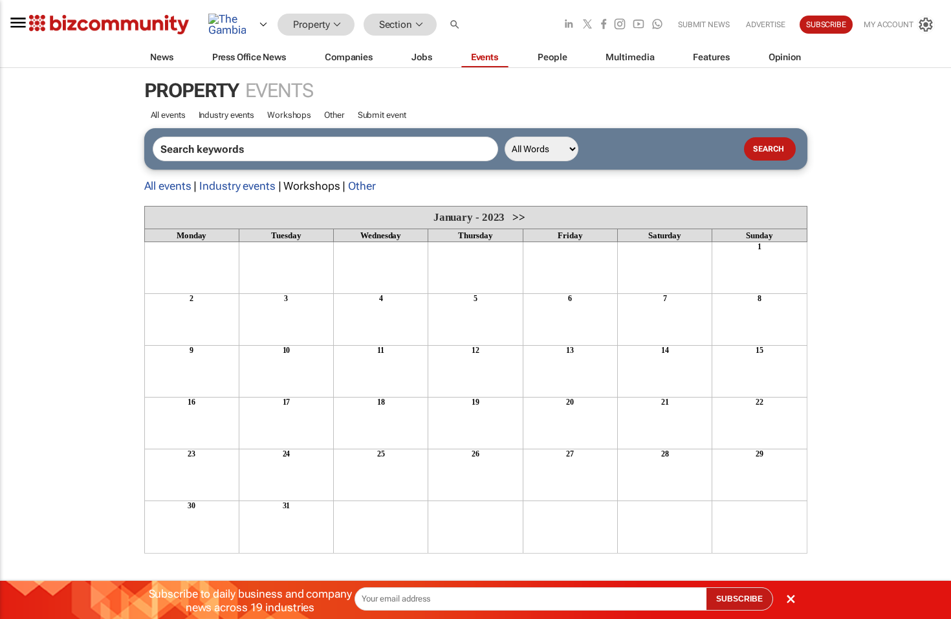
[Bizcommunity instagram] (620, 25)
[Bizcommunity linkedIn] (568, 25)
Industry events (227, 115)
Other (334, 115)
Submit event (382, 115)
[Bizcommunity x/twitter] (587, 25)
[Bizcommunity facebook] (603, 25)
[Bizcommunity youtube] (638, 25)
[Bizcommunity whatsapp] (657, 25)
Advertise (765, 24)
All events (168, 115)
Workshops (289, 115)
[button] (456, 25)
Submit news (704, 24)
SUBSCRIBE (739, 598)
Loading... (168, 560)
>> (518, 217)
